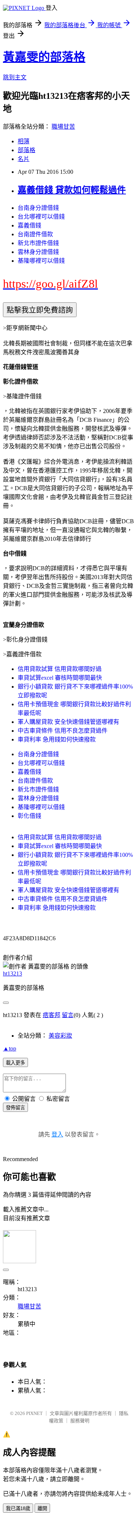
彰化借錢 (29, 816)
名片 (23, 159)
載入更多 (15, 1063)
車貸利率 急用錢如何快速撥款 (57, 739)
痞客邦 (51, 1015)
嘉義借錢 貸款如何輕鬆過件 (72, 190)
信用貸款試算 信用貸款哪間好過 (60, 669)
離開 (42, 1508)
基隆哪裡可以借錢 (41, 261)
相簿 (23, 141)
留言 (68, 1015)
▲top (9, 1048)
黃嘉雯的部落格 (44, 57)
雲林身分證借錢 (38, 252)
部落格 (26, 150)
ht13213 (12, 973)
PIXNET (34, 1413)
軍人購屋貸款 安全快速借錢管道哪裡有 (68, 722)
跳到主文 (14, 77)
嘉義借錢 (29, 225)
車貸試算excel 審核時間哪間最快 (60, 678)
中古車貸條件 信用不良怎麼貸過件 (62, 731)
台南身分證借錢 (38, 208)
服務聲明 (79, 1420)
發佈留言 (15, 1107)
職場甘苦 (63, 126)
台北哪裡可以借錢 (41, 216)
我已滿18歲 (18, 1508)
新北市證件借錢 (38, 243)
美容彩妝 (60, 1035)
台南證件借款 (35, 234)
